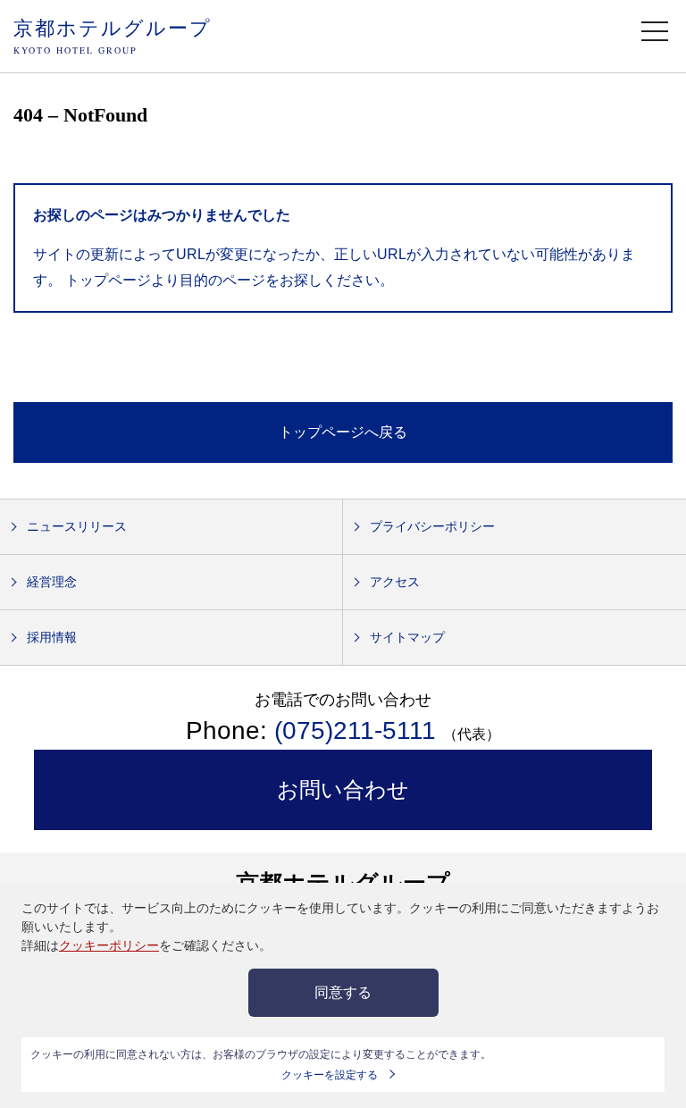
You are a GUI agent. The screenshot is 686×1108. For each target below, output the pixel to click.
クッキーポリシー (109, 945)
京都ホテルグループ (112, 35)
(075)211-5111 (355, 730)
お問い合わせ (343, 789)
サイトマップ (407, 637)
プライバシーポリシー (432, 526)
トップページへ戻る (343, 432)
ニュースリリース (77, 526)
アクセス (395, 582)
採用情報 (52, 637)
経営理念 (52, 582)
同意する (343, 992)
